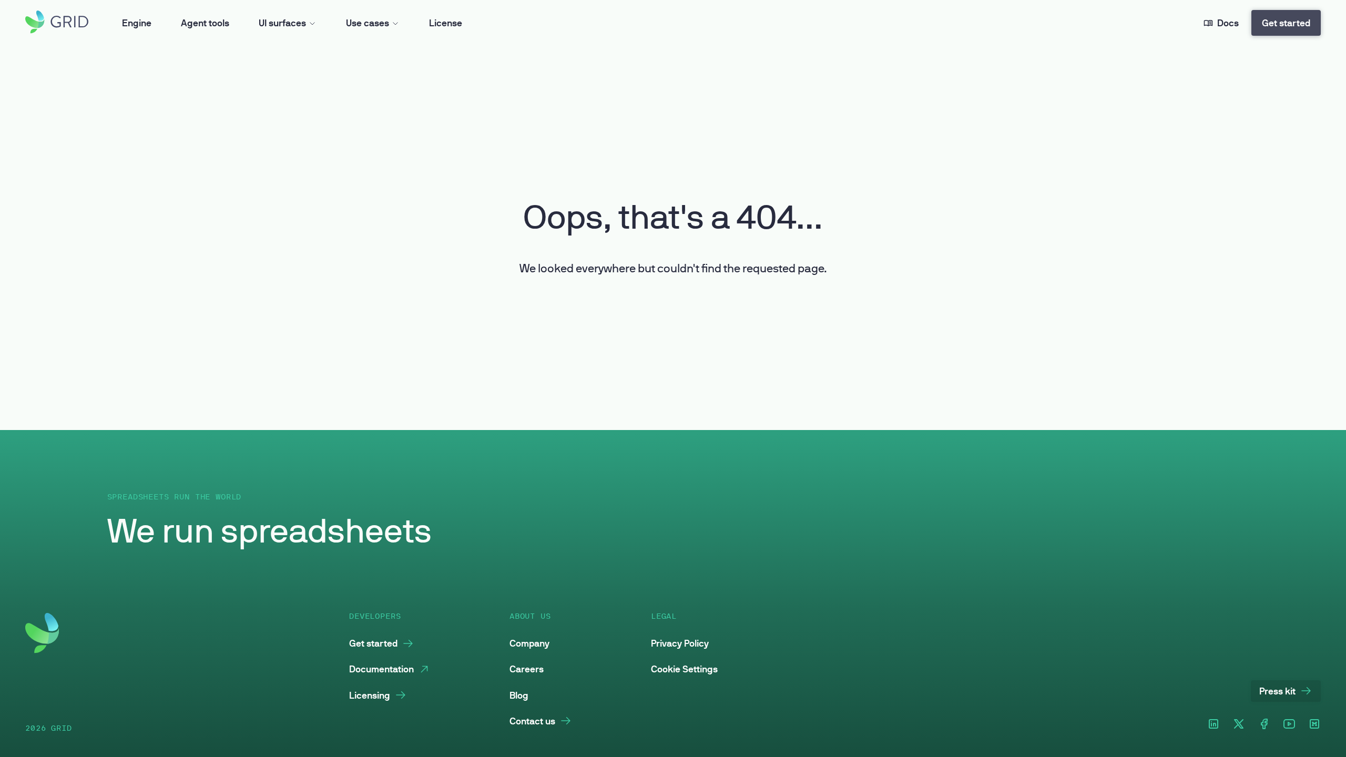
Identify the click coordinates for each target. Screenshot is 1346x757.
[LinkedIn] (1213, 725)
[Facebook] (1264, 725)
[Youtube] (1289, 725)
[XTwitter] (1238, 725)
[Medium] (1314, 725)
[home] (56, 22)
